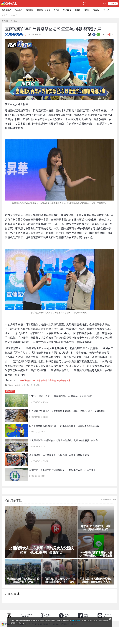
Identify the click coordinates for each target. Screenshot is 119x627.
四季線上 (5, 21)
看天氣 (96, 10)
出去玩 (14, 15)
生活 (23, 385)
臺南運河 (37, 385)
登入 (104, 3)
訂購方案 (113, 4)
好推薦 (57, 10)
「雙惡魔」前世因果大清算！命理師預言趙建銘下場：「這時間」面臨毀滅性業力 (59, 580)
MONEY (105, 10)
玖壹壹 (11, 385)
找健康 (86, 10)
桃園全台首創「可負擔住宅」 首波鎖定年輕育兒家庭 (23, 580)
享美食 (4, 15)
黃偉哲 (17, 385)
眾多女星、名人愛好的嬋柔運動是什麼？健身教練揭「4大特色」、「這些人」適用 (95, 580)
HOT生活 (67, 10)
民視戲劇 (18, 10)
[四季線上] (9, 3)
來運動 (77, 10)
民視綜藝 (29, 10)
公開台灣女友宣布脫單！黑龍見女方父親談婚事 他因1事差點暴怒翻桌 (41, 550)
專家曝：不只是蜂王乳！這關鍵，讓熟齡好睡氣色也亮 (95, 528)
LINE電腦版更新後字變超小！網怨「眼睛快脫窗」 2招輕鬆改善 (95, 554)
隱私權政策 (75, 620)
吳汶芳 (29, 385)
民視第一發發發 (43, 10)
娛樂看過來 (6, 10)
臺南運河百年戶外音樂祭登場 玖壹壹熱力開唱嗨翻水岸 (45, 380)
